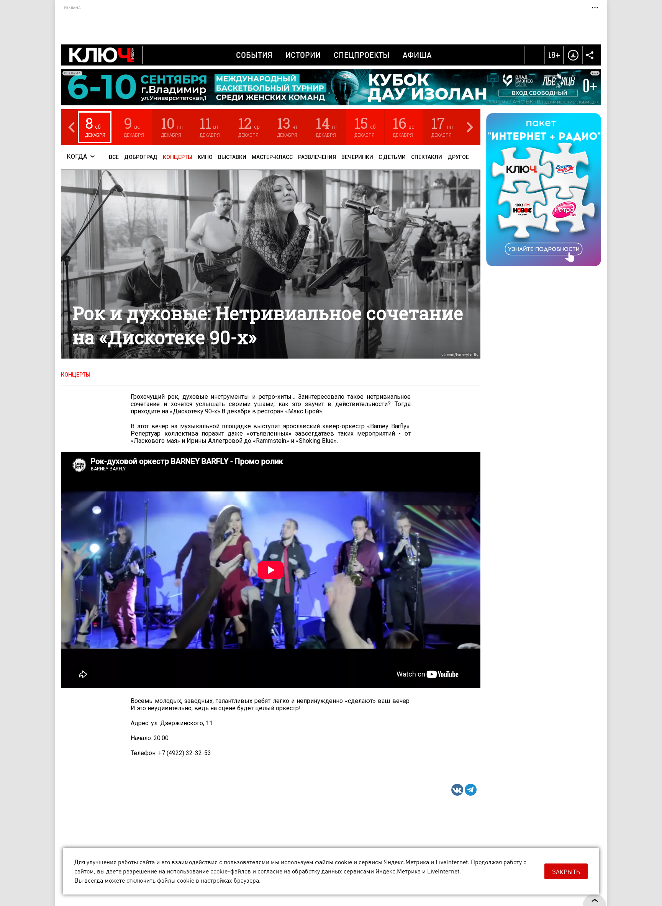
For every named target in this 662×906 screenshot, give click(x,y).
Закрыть (566, 872)
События (254, 55)
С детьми (392, 157)
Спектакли (426, 157)
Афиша (417, 55)
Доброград (140, 157)
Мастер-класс (272, 157)
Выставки (232, 157)
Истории (303, 55)
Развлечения (317, 157)
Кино (205, 157)
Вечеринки (357, 157)
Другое (458, 157)
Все (114, 157)
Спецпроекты (362, 55)
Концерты (177, 157)
